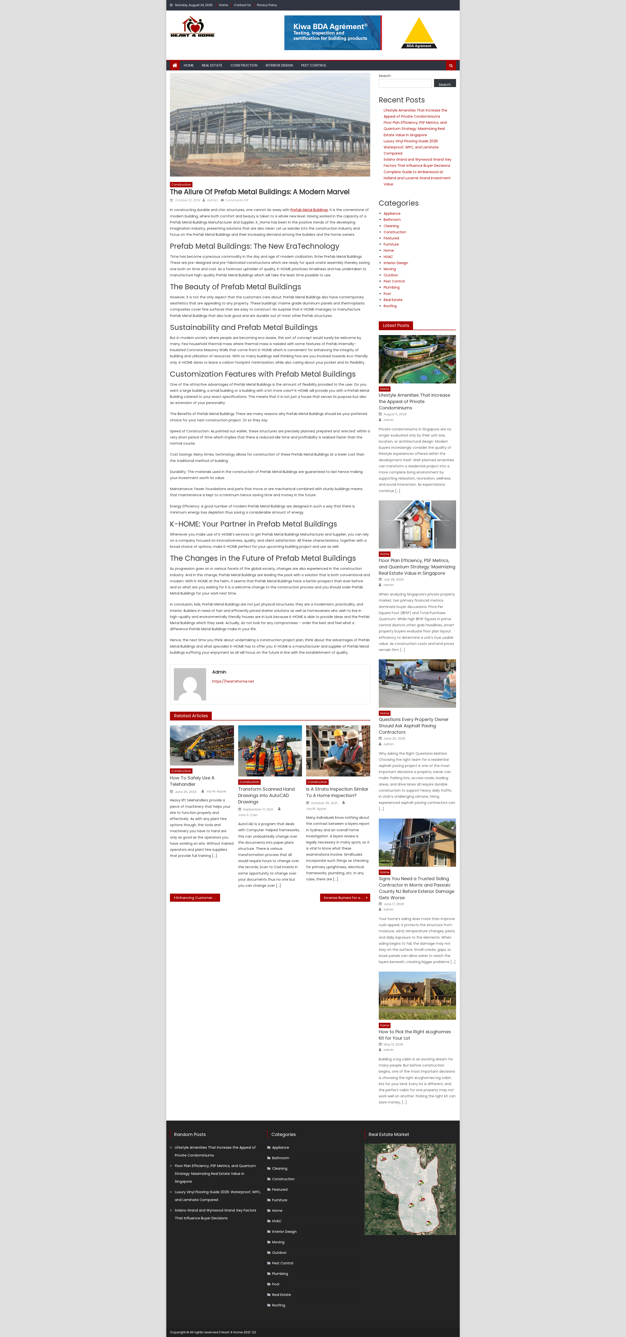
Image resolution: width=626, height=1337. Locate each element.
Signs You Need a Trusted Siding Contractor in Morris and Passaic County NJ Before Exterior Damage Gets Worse (416, 888)
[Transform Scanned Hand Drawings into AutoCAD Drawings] (270, 750)
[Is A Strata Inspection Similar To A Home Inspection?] (338, 750)
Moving (390, 269)
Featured (391, 238)
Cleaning (391, 226)
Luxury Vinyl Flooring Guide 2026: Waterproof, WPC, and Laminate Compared (411, 147)
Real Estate (212, 65)
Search (385, 75)
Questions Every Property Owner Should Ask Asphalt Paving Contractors (414, 725)
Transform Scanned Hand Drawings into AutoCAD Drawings (266, 795)
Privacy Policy (267, 5)
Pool (387, 293)
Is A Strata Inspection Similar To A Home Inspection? (337, 792)
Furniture (391, 244)
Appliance (392, 213)
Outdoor (391, 275)
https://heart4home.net (233, 681)
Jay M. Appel (216, 791)
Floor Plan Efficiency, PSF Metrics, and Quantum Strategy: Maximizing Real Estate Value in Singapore (415, 128)
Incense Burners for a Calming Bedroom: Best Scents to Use (347, 897)
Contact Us (242, 5)
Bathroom (392, 219)
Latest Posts (396, 325)
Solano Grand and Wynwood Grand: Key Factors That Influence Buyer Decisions (215, 1214)
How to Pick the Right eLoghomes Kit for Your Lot (415, 1035)
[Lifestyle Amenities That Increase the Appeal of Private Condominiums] (417, 359)
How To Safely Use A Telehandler (192, 781)
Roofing (390, 305)
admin (212, 200)
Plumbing (392, 287)
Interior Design (279, 65)
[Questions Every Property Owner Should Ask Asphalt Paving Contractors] (417, 683)
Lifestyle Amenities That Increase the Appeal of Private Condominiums (414, 401)
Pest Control (313, 65)
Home (223, 5)
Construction (244, 65)
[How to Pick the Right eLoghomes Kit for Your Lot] (417, 996)
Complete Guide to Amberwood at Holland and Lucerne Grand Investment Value (417, 178)
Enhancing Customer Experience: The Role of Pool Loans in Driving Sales (198, 897)
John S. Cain (247, 815)
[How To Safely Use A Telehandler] (202, 745)
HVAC (388, 256)
